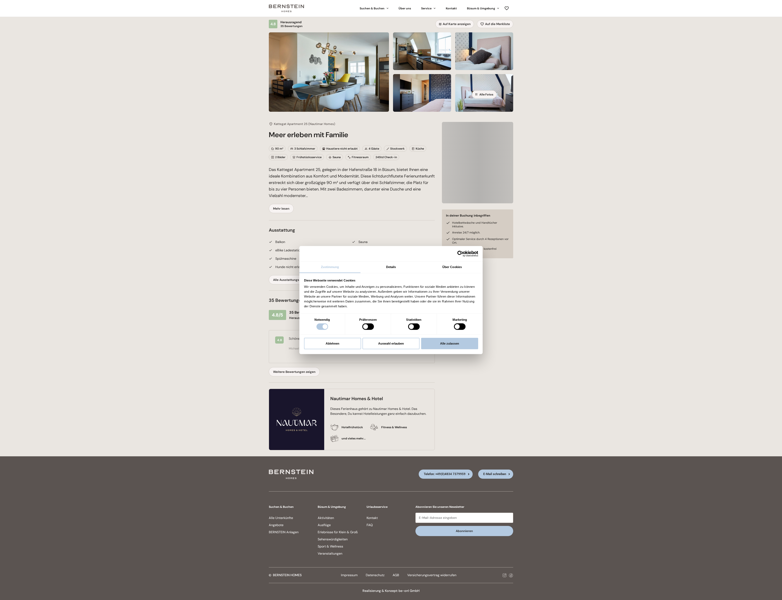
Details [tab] (391, 267)
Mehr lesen (281, 209)
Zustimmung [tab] (330, 267)
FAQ (370, 525)
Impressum (349, 575)
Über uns (405, 8)
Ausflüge (324, 525)
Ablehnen (332, 343)
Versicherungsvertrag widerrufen (431, 575)
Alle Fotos (486, 94)
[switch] (368, 326)
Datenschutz (375, 575)
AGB (396, 575)
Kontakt (451, 8)
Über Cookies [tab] (452, 267)
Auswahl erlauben (391, 343)
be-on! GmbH (409, 591)
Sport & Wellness (330, 546)
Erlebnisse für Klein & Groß (338, 532)
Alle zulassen (449, 343)
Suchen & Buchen (372, 8)
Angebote (276, 525)
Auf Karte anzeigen (457, 24)
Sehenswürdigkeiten (333, 539)
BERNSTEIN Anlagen (284, 532)
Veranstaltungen (330, 553)
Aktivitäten (326, 518)
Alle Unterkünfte (281, 518)
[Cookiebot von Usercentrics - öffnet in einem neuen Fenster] (460, 254)
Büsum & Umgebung (481, 8)
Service (426, 8)
